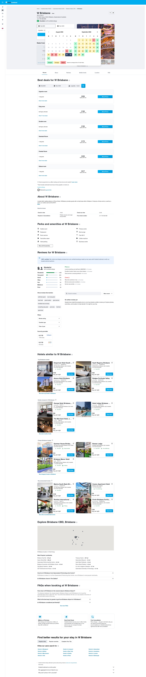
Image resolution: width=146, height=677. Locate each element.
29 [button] (67, 55)
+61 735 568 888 (41, 19)
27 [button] (59, 55)
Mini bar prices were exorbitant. (75, 282)
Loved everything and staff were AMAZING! (78, 269)
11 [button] (52, 47)
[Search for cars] (3, 13)
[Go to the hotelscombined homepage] (11, 2)
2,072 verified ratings (51, 21)
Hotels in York (41, 655)
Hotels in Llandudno (94, 651)
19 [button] (56, 51)
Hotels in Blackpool (43, 649)
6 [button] (59, 44)
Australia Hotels (44, 8)
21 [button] (63, 51)
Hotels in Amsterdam (94, 649)
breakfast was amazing (43, 303)
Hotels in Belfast (42, 651)
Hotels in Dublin (67, 653)
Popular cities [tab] (42, 641)
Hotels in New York (68, 651)
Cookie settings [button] (41, 187)
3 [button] (48, 44)
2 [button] (70, 40)
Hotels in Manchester (43, 653)
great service (56, 300)
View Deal (70, 374)
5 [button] (93, 40)
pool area (52, 307)
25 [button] (52, 55)
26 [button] (56, 55)
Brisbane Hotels (69, 8)
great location (48, 300)
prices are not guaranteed (71, 662)
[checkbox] (45, 336)
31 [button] (48, 58)
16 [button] (70, 47)
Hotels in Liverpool (68, 649)
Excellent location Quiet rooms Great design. (78, 271)
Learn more (74, 182)
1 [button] (79, 40)
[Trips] (3, 24)
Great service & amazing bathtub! (76, 273)
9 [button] (70, 44)
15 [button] (67, 47)
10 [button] (48, 47)
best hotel (40, 300)
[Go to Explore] (3, 19)
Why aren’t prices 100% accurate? (47, 673)
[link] (47, 393)
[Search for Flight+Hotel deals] (3, 16)
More (38, 204)
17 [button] (48, 51)
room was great (51, 297)
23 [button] (70, 51)
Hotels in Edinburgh (94, 655)
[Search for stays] (3, 10)
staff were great (42, 297)
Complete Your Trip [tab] (66, 641)
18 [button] (52, 51)
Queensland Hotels (57, 8)
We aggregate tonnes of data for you (48, 670)
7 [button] (63, 44)
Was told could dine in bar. (74, 280)
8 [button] (79, 44)
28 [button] (63, 55)
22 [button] (67, 51)
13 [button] (59, 47)
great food (40, 310)
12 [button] (56, 47)
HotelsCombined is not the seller (47, 667)
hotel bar (58, 307)
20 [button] (59, 51)
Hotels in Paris (67, 655)
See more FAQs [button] (64, 605)
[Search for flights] (3, 7)
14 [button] (63, 47)
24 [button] (48, 55)
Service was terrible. (72, 284)
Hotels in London (93, 653)
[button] (2, 2)
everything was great (43, 307)
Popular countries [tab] (53, 641)
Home (38, 8)
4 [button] (52, 44)
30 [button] (70, 55)
